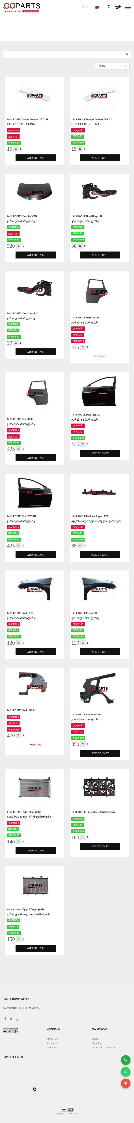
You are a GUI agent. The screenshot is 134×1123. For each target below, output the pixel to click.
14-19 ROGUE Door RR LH (85, 317)
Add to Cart (35, 158)
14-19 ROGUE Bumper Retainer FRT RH (91, 119)
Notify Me (100, 356)
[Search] (126, 54)
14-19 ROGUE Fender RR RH (86, 714)
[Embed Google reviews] (34, 1089)
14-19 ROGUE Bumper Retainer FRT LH (27, 119)
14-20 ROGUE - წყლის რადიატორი (25, 909)
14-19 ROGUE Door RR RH (20, 419)
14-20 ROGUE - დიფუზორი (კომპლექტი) (93, 812)
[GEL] (15, 148)
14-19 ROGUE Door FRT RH (21, 516)
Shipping (97, 1043)
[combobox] (112, 66)
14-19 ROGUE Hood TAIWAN (22, 216)
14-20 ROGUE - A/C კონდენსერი (24, 812)
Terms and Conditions (104, 1047)
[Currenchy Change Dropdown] (85, 7)
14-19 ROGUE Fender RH (84, 613)
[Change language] (98, 7)
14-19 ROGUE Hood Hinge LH (86, 216)
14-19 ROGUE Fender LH (20, 613)
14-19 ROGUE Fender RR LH (21, 710)
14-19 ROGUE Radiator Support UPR (90, 516)
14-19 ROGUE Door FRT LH (85, 414)
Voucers (51, 1047)
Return (95, 1038)
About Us (52, 1038)
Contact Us (53, 1043)
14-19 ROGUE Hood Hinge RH (22, 313)
